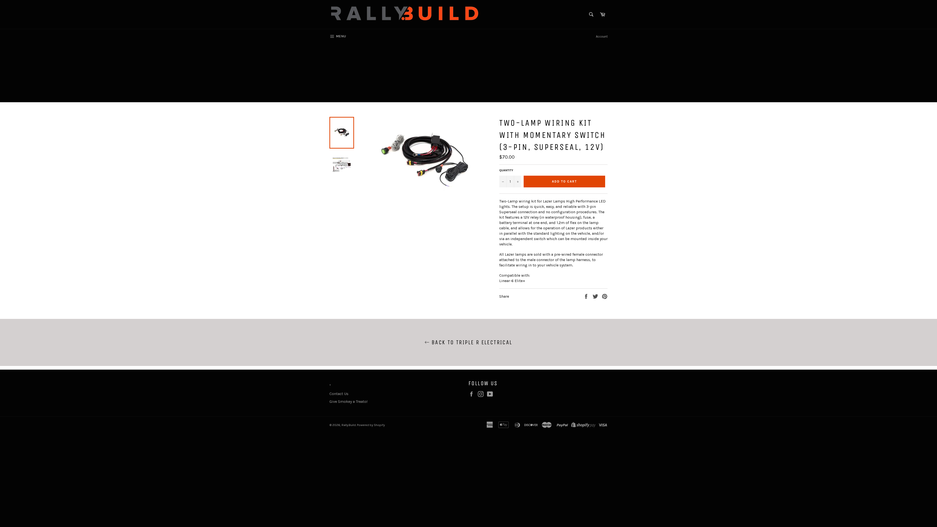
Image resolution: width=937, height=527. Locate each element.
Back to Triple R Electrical (470, 342)
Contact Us (338, 393)
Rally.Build (349, 425)
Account (602, 36)
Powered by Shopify (371, 425)
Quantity (506, 170)
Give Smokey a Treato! (348, 401)
